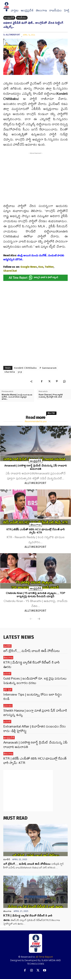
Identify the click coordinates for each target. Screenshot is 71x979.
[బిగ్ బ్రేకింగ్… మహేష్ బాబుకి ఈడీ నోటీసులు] (35, 840)
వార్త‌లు (14, 10)
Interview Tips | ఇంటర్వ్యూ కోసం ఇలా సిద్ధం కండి (32, 696)
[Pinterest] (56, 381)
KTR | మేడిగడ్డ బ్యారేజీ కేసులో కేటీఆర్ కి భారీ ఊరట (31, 664)
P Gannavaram (48, 368)
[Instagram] (31, 970)
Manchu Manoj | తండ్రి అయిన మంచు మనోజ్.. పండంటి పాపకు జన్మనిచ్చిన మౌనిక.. (17, 397)
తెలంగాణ (41, 10)
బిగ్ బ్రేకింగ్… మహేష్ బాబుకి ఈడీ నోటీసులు (31, 650)
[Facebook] (41, 381)
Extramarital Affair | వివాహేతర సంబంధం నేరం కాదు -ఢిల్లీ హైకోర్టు (34, 728)
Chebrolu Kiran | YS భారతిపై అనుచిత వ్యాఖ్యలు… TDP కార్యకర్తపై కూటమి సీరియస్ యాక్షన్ (35, 594)
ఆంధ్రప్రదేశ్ (27, 10)
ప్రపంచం (8, 705)
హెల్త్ (66, 10)
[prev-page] (31, 619)
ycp (20, 372)
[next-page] (39, 619)
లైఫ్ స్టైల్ (8, 689)
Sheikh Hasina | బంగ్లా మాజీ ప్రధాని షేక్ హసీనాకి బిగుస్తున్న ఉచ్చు (35, 712)
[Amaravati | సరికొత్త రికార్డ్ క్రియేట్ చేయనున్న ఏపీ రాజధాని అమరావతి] (35, 443)
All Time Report (44, 956)
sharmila (9, 372)
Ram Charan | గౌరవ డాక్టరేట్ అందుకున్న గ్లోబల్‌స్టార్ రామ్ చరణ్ (51, 396)
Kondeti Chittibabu (25, 368)
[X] (49, 381)
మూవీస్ (7, 646)
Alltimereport (13, 35)
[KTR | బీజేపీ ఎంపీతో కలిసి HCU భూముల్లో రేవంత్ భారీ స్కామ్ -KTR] (35, 507)
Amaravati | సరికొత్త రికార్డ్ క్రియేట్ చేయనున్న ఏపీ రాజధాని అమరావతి (35, 467)
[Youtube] (44, 970)
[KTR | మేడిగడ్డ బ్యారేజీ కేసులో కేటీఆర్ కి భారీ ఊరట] (35, 892)
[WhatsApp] (64, 381)
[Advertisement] (35, 180)
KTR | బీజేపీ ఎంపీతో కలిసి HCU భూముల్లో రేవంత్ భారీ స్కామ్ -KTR (35, 530)
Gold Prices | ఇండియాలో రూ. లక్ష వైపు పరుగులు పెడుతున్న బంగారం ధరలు (35, 680)
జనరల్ (7, 673)
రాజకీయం (55, 10)
